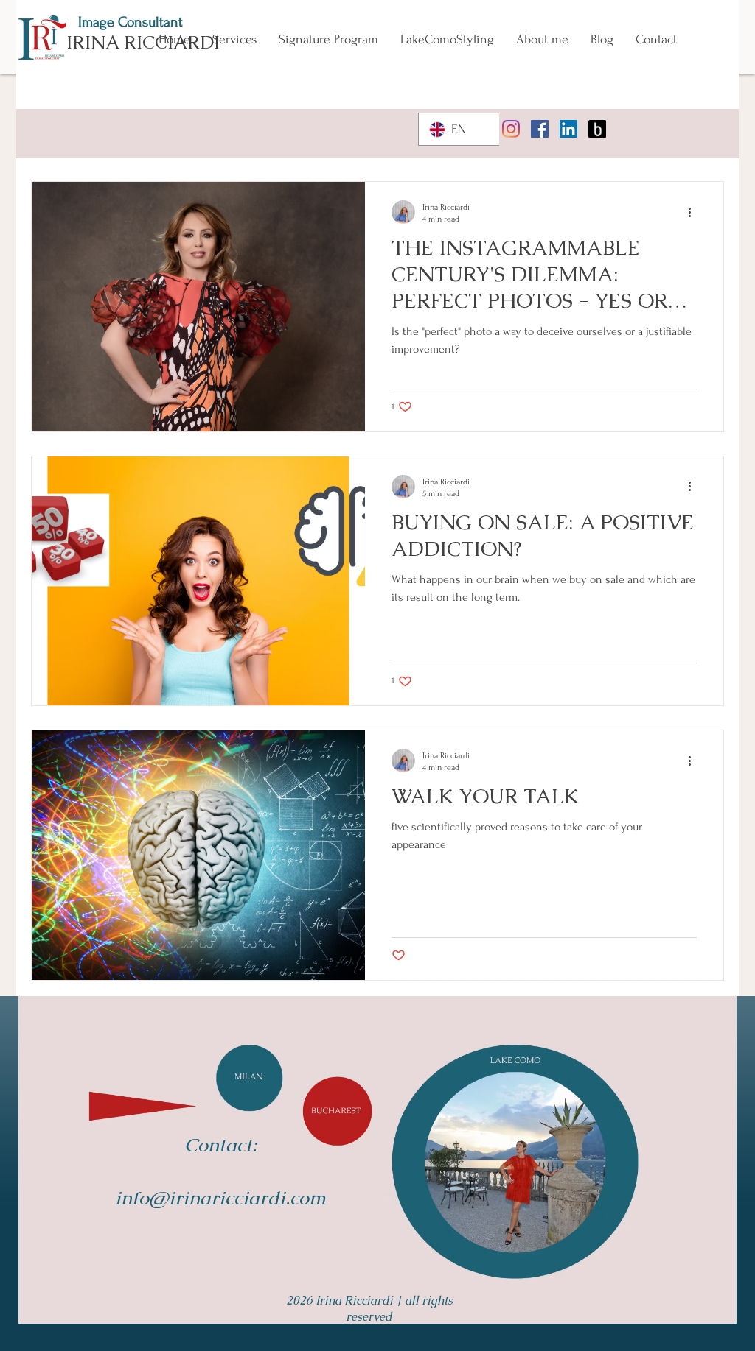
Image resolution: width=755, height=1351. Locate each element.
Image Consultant (130, 22)
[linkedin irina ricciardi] (568, 129)
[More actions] (694, 212)
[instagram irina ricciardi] (511, 129)
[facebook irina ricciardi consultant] (540, 129)
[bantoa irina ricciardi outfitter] (597, 129)
